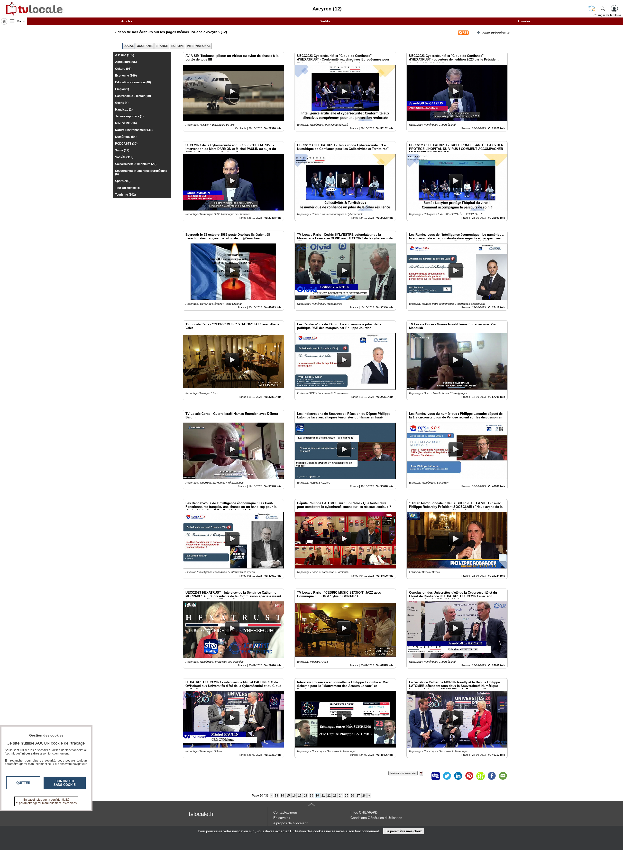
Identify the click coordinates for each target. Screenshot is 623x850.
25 (346, 795)
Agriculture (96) (126, 62)
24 (340, 795)
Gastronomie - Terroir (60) (133, 96)
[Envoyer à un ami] (503, 776)
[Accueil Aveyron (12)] (4, 21)
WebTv (325, 21)
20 (317, 795)
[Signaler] (424, 776)
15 (288, 795)
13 (276, 795)
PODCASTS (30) (126, 143)
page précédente (496, 32)
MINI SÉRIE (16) (126, 123)
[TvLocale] (33, 9)
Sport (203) (122, 181)
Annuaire (523, 21)
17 (300, 795)
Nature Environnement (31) (134, 130)
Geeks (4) (121, 102)
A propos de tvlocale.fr (290, 823)
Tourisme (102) (125, 194)
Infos (363, 812)
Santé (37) (122, 150)
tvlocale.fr (201, 814)
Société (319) (124, 157)
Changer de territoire (607, 15)
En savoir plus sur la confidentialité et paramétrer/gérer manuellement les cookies (46, 801)
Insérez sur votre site (403, 773)
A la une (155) (124, 55)
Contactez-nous (285, 812)
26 (352, 795)
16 (294, 795)
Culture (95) (123, 68)
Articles (126, 21)
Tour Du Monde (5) (127, 188)
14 (282, 795)
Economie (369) (126, 75)
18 (305, 795)
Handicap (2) (124, 109)
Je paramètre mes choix (404, 831)
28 (364, 795)
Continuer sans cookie (65, 783)
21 (323, 795)
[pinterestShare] (469, 776)
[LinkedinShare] (458, 776)
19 (311, 795)
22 (329, 795)
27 (358, 795)
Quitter (23, 783)
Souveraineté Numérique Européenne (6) (141, 172)
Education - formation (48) (133, 82)
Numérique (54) (126, 137)
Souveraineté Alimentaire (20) (135, 164)
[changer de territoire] (592, 8)
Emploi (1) (122, 89)
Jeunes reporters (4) (129, 116)
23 (335, 795)
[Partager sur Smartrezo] (435, 776)
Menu (21, 21)
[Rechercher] (602, 8)
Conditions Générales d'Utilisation (376, 818)
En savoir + (282, 818)
